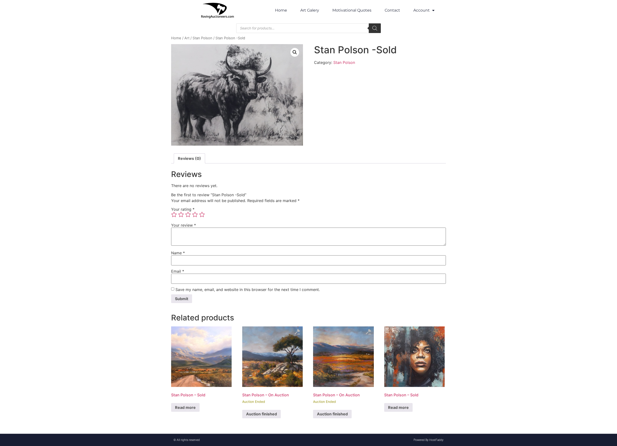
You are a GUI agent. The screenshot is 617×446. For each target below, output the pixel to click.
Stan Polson (202, 38)
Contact (392, 10)
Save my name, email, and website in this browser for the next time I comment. (247, 289)
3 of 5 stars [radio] (188, 214)
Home (281, 10)
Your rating (182, 209)
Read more (185, 407)
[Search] (375, 28)
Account (421, 10)
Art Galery (309, 10)
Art (186, 38)
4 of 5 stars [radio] (195, 214)
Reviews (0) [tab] (189, 158)
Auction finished (261, 414)
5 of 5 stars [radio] (202, 214)
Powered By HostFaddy (428, 440)
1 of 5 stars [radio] (174, 214)
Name (178, 253)
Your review (183, 225)
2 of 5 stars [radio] (181, 214)
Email (177, 271)
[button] (294, 52)
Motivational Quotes (351, 10)
